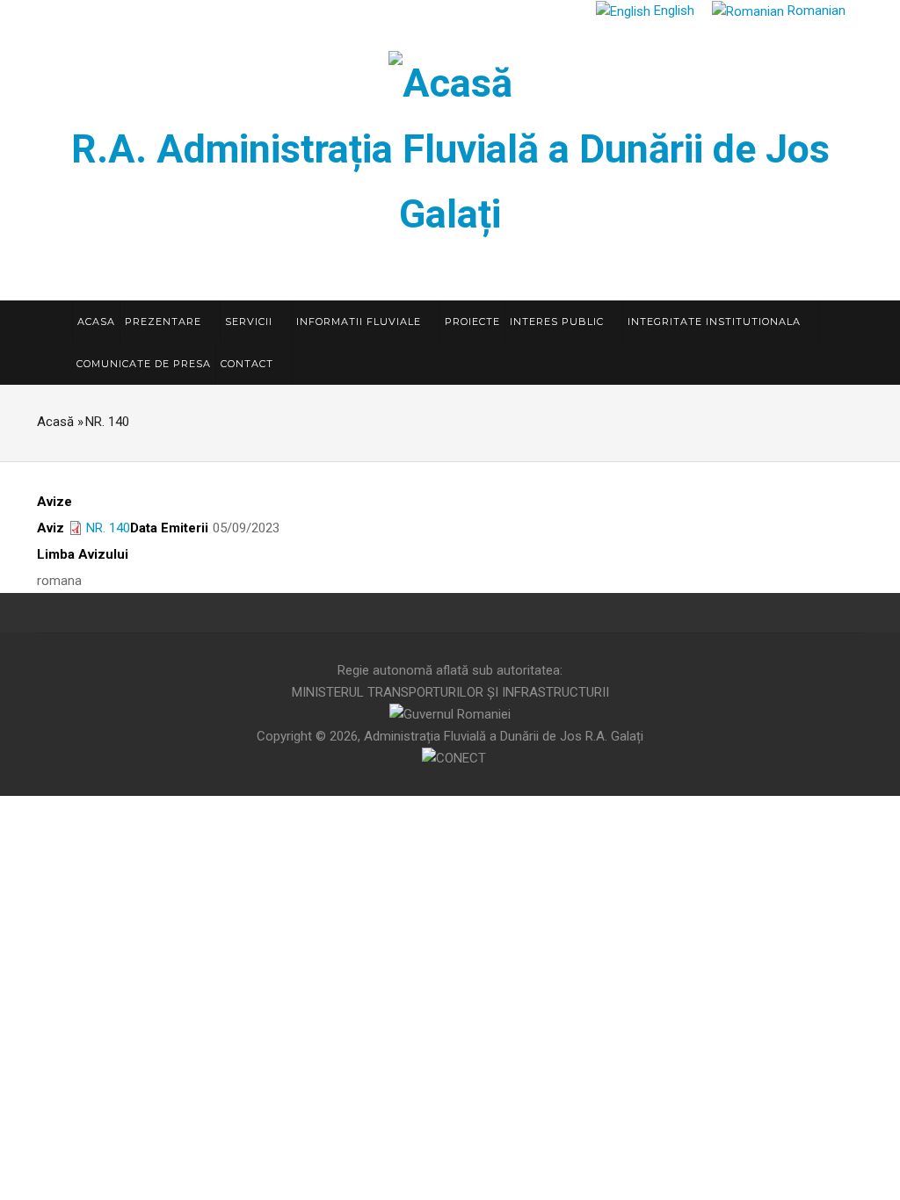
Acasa (96, 321)
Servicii (250, 321)
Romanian (815, 10)
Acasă (55, 422)
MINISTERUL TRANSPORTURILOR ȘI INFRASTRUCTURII (450, 692)
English (672, 10)
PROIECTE (472, 321)
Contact (249, 364)
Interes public (558, 321)
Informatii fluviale (360, 321)
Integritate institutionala (716, 321)
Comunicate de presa (143, 364)
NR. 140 (108, 528)
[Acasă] (450, 80)
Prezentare (165, 321)
